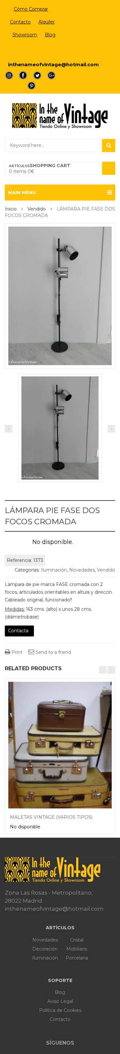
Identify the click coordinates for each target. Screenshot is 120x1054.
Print (16, 652)
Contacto (20, 22)
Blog (50, 35)
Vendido (37, 209)
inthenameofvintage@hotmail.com (53, 64)
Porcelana (77, 958)
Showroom (24, 35)
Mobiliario (76, 949)
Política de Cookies (60, 1010)
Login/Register (31, 50)
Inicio (11, 209)
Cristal (77, 940)
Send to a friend (52, 652)
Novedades (82, 570)
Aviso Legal (60, 1001)
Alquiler (46, 22)
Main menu (22, 192)
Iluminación (54, 570)
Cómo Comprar (31, 9)
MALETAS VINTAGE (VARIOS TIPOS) (51, 817)
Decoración (45, 949)
